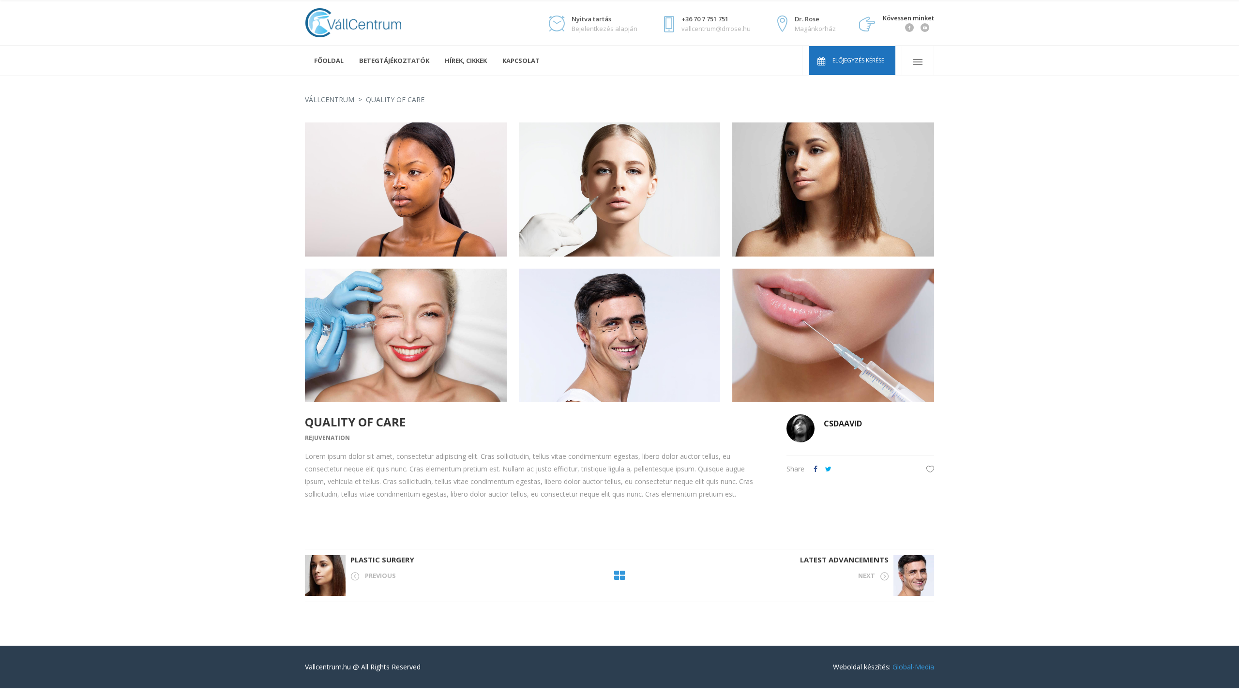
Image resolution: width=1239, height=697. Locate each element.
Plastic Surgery (382, 559)
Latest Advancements (844, 559)
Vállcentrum (329, 99)
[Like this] (930, 468)
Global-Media (913, 666)
